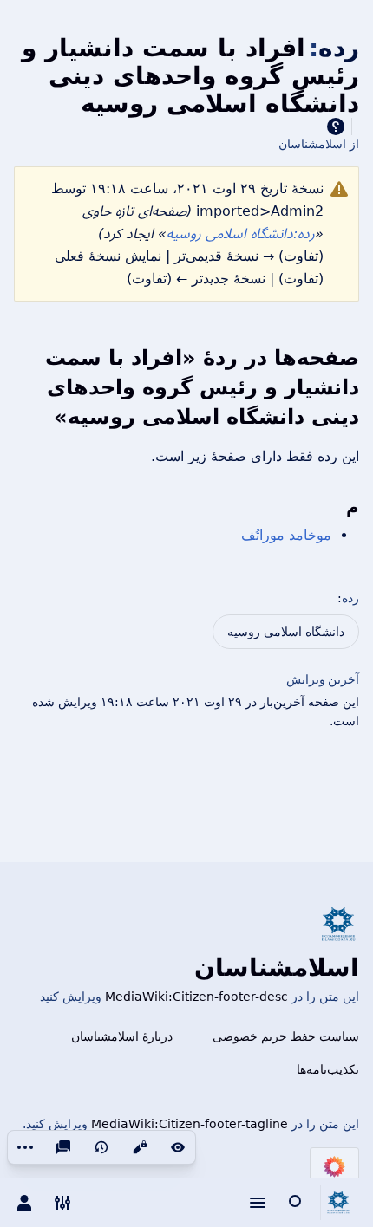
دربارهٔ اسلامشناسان (122, 1036)
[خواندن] (177, 1147)
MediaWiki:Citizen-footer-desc (196, 996)
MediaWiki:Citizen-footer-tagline (189, 1124)
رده (350, 598)
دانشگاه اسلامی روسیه (285, 632)
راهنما (335, 126)
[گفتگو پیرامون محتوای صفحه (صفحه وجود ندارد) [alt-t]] (63, 1147)
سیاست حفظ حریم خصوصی (286, 1036)
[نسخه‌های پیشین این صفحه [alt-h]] (101, 1147)
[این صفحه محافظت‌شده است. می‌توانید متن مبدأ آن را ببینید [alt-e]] (139, 1147)
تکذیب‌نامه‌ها (328, 1069)
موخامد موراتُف (286, 535)
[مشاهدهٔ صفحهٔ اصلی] (338, 1202)
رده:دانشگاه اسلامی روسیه (241, 233)
